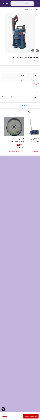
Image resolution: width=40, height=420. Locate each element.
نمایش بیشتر (36, 84)
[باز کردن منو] (37, 3)
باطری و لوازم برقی (28, 9)
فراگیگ (37, 9)
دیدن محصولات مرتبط (31, 416)
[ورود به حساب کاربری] (7, 3)
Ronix (33, 61)
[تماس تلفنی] (3, 409)
